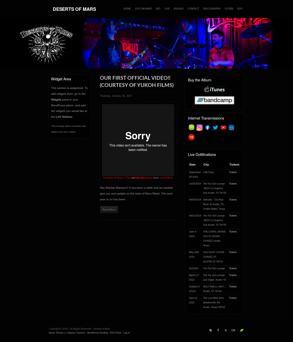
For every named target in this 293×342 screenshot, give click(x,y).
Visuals (179, 9)
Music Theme (56, 333)
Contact (193, 9)
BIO (158, 9)
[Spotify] (191, 127)
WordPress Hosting (97, 333)
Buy (240, 9)
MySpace (211, 330)
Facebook (218, 330)
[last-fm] (191, 137)
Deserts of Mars (74, 9)
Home (127, 9)
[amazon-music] (231, 127)
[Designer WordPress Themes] (241, 330)
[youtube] (223, 127)
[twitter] (215, 127)
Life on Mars (143, 9)
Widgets (56, 99)
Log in (126, 333)
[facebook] (207, 127)
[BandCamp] (214, 100)
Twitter (226, 330)
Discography (212, 9)
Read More (109, 209)
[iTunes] (214, 89)
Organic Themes (76, 333)
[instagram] (199, 127)
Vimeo (140, 177)
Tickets (233, 172)
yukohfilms (166, 177)
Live (167, 9)
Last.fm (233, 330)
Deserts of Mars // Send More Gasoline (127, 177)
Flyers (229, 9)
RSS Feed (115, 333)
